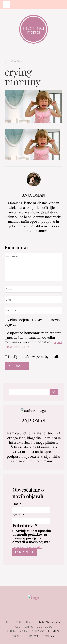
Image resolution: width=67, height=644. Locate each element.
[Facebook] (27, 612)
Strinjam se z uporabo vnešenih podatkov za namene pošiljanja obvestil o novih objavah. (31, 536)
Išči (54, 391)
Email (18, 515)
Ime (17, 504)
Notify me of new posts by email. (33, 356)
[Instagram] (34, 612)
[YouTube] (40, 612)
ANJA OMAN (33, 195)
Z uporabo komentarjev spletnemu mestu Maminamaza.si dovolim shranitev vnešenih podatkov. (34, 340)
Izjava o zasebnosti (27, 547)
